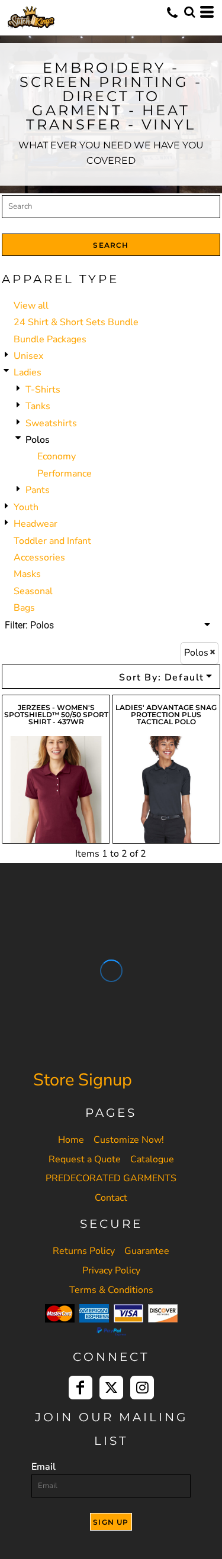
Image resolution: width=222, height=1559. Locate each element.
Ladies (27, 372)
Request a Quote (85, 1159)
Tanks (37, 406)
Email (43, 1466)
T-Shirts (42, 389)
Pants (37, 490)
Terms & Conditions (111, 1290)
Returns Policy (84, 1250)
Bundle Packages (50, 339)
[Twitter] (111, 1387)
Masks (27, 574)
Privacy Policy (111, 1270)
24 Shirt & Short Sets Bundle (76, 322)
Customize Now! (129, 1139)
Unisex (28, 355)
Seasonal (33, 591)
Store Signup (82, 1079)
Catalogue (152, 1159)
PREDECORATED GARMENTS (111, 1178)
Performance (64, 473)
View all (31, 305)
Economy (56, 456)
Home (71, 1139)
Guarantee (146, 1250)
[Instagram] (142, 1387)
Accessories (39, 557)
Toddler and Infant (52, 540)
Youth (26, 507)
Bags (24, 607)
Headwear (35, 523)
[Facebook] (80, 1387)
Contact (111, 1197)
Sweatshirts (51, 423)
